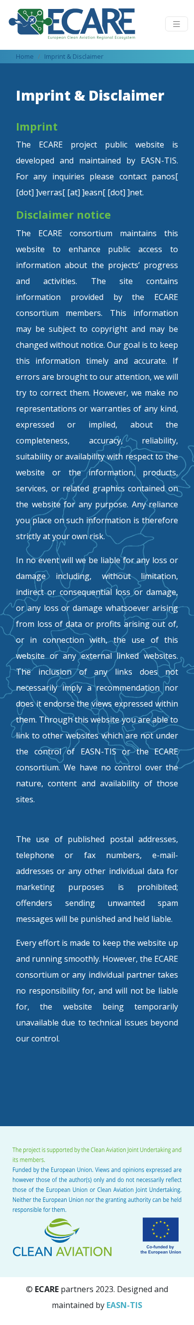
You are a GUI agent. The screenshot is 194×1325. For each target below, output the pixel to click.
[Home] (76, 23)
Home (25, 56)
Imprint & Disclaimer (73, 56)
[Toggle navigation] (176, 24)
